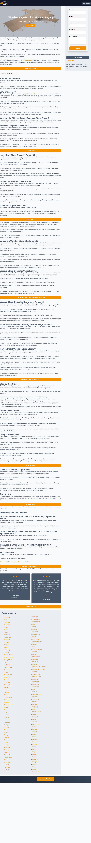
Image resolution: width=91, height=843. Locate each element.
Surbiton (34, 671)
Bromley (6, 695)
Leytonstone (35, 639)
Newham (6, 745)
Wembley (35, 701)
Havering (34, 754)
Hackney (6, 737)
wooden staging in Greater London (26, 94)
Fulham (6, 730)
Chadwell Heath (36, 694)
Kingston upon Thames (38, 669)
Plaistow (6, 717)
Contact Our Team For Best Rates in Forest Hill (31, 297)
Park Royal (35, 681)
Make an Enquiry (45, 779)
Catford (9, 562)
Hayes (34, 757)
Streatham (7, 642)
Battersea (6, 680)
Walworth (6, 645)
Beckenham (21, 562)
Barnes (34, 626)
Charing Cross (8, 685)
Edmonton (35, 696)
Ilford (33, 646)
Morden (6, 715)
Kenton (34, 737)
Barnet (34, 747)
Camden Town (8, 755)
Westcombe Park (9, 657)
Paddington (7, 750)
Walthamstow (36, 656)
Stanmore (35, 759)
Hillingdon (35, 762)
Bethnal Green (8, 697)
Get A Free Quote (31, 607)
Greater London (8, 667)
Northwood (35, 772)
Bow (5, 710)
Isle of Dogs (7, 650)
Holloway (35, 616)
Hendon (34, 691)
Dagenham (35, 684)
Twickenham (35, 686)
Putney (6, 735)
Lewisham (14, 562)
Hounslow (35, 716)
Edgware (34, 752)
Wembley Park (36, 711)
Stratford (6, 742)
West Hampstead (37, 649)
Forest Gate (7, 762)
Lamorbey (7, 720)
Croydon (6, 670)
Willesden (35, 661)
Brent (33, 689)
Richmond (35, 659)
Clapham (6, 652)
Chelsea (6, 692)
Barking (34, 629)
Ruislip (34, 767)
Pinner (34, 764)
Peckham (27, 562)
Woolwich (6, 700)
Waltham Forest (36, 676)
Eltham (6, 662)
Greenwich (7, 640)
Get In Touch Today (30, 68)
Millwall (6, 647)
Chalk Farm (7, 767)
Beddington (7, 682)
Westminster (7, 677)
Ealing (34, 709)
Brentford (35, 679)
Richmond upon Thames (39, 666)
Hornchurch (35, 724)
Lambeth (6, 632)
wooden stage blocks (27, 60)
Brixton (6, 630)
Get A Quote (30, 219)
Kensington (7, 747)
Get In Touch (78, 57)
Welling (6, 725)
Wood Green (36, 674)
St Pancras (7, 740)
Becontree (35, 664)
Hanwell (34, 704)
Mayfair (6, 707)
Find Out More (30, 504)
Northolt (34, 749)
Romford (34, 719)
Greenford (35, 721)
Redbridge (35, 651)
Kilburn (34, 636)
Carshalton (7, 722)
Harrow (34, 742)
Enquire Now (30, 150)
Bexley (34, 624)
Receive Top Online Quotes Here (30, 379)
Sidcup (6, 712)
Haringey (34, 654)
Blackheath (7, 635)
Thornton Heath (8, 655)
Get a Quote (30, 25)
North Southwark (8, 665)
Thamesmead (36, 619)
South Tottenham (37, 641)
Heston (34, 727)
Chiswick (34, 644)
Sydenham (3, 562)
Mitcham (6, 687)
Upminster (35, 739)
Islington (6, 727)
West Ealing (35, 699)
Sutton (6, 760)
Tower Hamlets (8, 675)
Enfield (34, 734)
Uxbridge (34, 769)
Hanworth (35, 729)
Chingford (35, 714)
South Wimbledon (9, 705)
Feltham (34, 744)
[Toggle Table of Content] (14, 74)
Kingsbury (35, 706)
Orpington (6, 752)
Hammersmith (36, 621)
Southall (34, 732)
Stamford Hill (36, 634)
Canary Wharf (8, 660)
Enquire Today (30, 465)
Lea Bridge (7, 765)
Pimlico (6, 672)
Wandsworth (7, 702)
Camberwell (7, 637)
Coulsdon (35, 631)
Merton (6, 690)
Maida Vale (7, 770)
